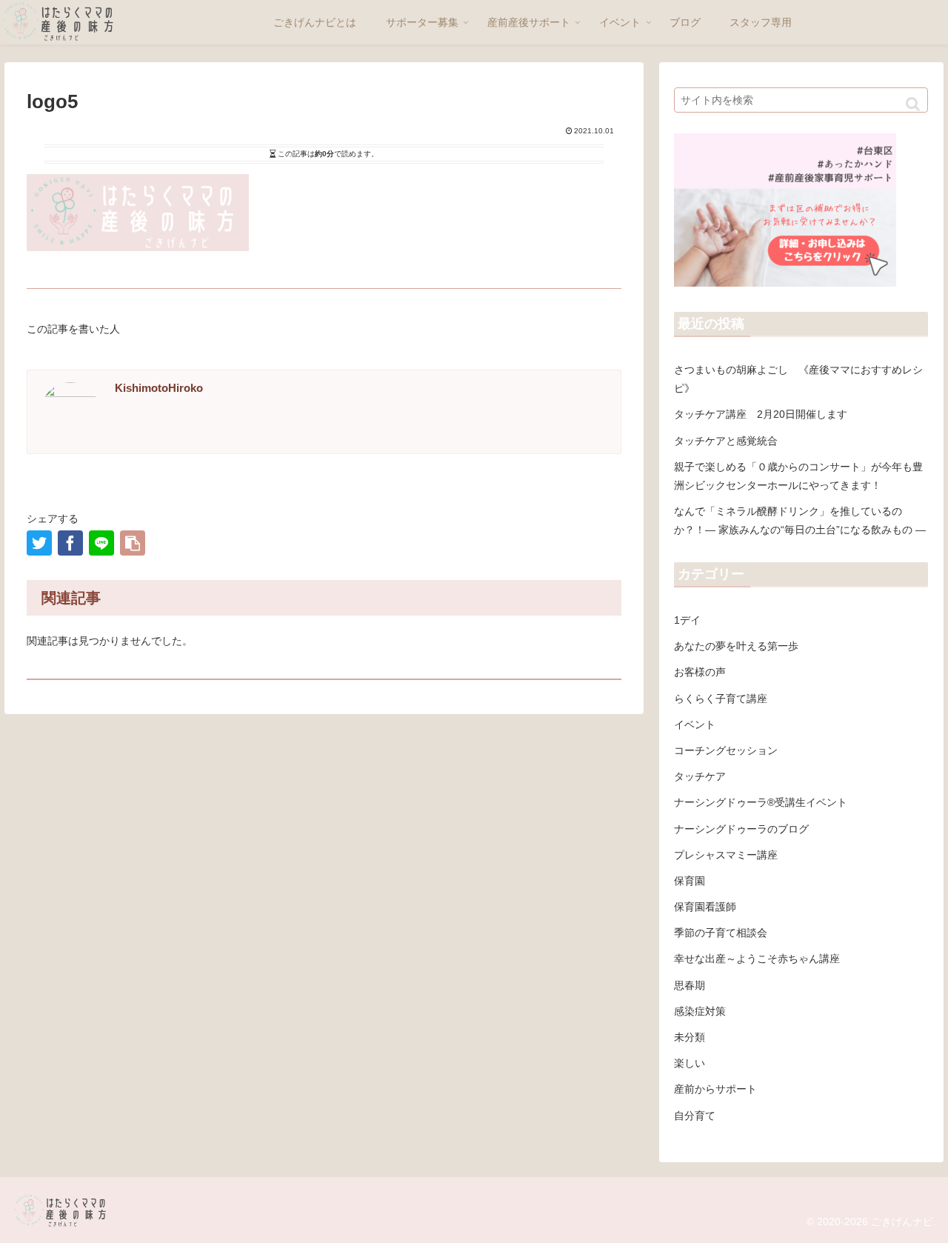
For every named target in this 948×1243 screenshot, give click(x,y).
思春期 (689, 985)
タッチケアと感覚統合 (726, 441)
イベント (694, 724)
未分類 (689, 1037)
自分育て (694, 1116)
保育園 (689, 881)
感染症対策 (700, 1011)
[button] (913, 104)
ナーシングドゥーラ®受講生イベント (760, 802)
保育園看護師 (705, 907)
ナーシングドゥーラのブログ (741, 829)
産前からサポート (715, 1089)
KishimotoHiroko (159, 387)
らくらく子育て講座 (720, 698)
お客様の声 (700, 672)
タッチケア (700, 776)
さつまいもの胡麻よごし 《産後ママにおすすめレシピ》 (798, 379)
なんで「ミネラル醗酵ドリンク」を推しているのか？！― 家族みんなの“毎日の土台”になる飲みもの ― (800, 520)
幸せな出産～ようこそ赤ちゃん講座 (757, 958)
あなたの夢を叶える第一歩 (736, 646)
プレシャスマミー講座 (726, 855)
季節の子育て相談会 (720, 933)
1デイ (687, 620)
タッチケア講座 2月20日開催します (760, 414)
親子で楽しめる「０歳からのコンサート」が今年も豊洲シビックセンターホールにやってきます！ (798, 476)
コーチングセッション (726, 750)
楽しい (689, 1063)
